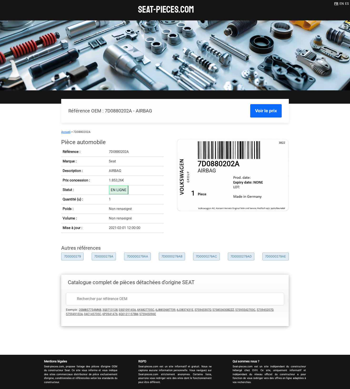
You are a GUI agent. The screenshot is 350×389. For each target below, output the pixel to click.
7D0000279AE (275, 256)
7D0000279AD (241, 256)
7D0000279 (72, 256)
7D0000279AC (206, 256)
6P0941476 (110, 314)
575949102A (74, 314)
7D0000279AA (137, 256)
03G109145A (127, 309)
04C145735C (92, 314)
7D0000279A (103, 256)
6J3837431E (185, 309)
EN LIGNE (118, 190)
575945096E (147, 314)
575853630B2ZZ (223, 309)
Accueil (65, 132)
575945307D (203, 309)
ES (347, 3)
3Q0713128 (110, 309)
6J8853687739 (165, 309)
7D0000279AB (171, 256)
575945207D (265, 309)
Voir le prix (266, 110)
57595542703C (245, 309)
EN (342, 3)
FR (336, 3)
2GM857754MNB (90, 309)
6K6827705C (145, 309)
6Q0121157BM (128, 314)
